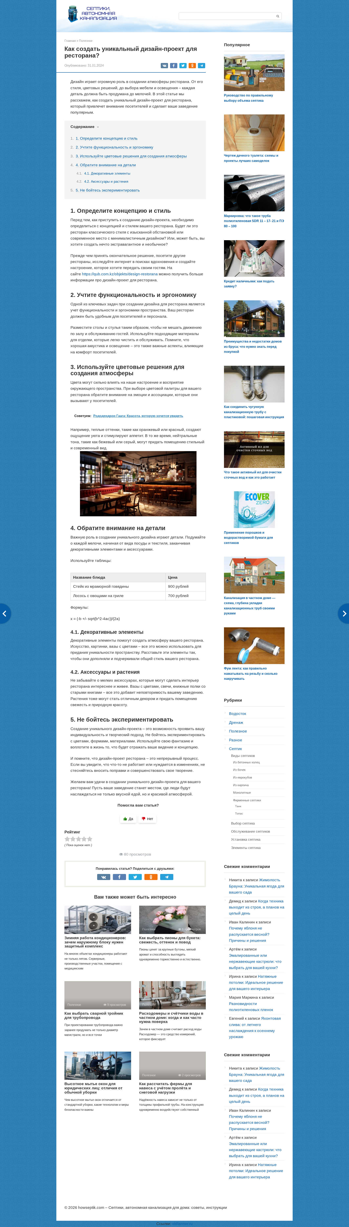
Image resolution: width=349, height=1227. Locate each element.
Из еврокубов (242, 777)
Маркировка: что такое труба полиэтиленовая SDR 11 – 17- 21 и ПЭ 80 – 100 (254, 221)
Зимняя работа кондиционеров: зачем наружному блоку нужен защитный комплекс (95, 942)
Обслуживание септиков (250, 831)
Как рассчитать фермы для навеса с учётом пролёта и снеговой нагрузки (165, 1088)
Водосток (237, 713)
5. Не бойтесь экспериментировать (108, 190)
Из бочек (239, 769)
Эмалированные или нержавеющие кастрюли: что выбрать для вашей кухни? (255, 961)
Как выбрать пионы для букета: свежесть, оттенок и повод (170, 940)
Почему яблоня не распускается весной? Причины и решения (249, 934)
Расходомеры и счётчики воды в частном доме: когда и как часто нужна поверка (171, 1017)
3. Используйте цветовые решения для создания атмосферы (131, 156)
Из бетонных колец (246, 762)
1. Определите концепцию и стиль (107, 138)
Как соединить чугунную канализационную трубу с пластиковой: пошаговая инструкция (254, 412)
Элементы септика (246, 848)
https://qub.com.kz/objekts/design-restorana (120, 274)
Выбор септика (243, 823)
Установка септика (245, 839)
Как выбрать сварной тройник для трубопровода (93, 1015)
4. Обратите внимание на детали (106, 165)
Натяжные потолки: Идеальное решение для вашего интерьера (256, 982)
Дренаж (236, 722)
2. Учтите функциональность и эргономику (114, 147)
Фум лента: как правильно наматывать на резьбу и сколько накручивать (251, 673)
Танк (238, 806)
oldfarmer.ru (182, 1224)
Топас (239, 813)
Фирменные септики (247, 800)
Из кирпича (241, 785)
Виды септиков (243, 756)
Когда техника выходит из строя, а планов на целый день (256, 907)
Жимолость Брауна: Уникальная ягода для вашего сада (256, 886)
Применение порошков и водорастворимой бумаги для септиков (248, 538)
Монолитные (242, 792)
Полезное (238, 731)
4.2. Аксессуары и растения (106, 181)
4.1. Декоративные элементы (107, 173)
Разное (235, 740)
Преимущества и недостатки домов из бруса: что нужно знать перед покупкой (253, 346)
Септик (235, 749)
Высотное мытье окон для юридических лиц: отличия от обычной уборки (93, 1088)
